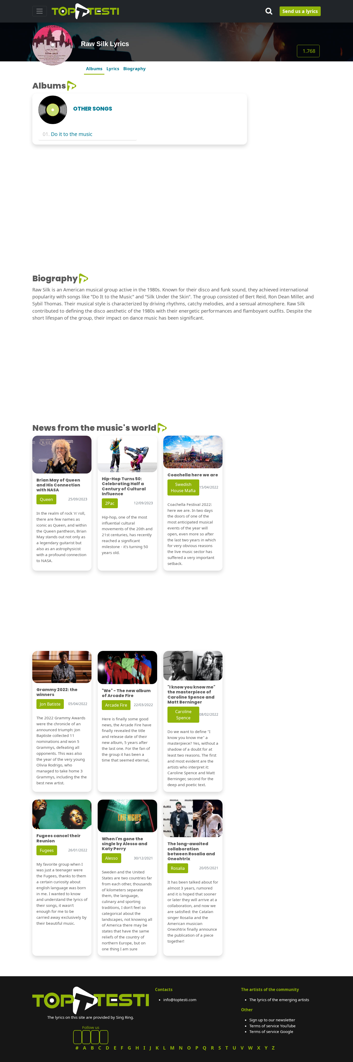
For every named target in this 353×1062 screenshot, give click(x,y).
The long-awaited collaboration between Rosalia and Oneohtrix (191, 851)
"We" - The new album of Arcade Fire (126, 693)
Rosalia (178, 868)
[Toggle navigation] (39, 11)
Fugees (47, 850)
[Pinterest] (86, 1037)
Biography (134, 68)
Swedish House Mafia (183, 487)
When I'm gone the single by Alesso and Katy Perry (124, 844)
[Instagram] (95, 1037)
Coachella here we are (192, 475)
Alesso (111, 858)
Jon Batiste (50, 704)
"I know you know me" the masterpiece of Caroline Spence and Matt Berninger (191, 694)
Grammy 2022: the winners (57, 692)
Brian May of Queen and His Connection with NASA (58, 485)
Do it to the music (71, 134)
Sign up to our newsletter (272, 1019)
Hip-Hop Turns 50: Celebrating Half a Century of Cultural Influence (124, 486)
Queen (46, 499)
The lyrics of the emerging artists (279, 999)
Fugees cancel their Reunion (58, 838)
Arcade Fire (116, 705)
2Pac (109, 503)
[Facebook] (77, 1037)
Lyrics (112, 68)
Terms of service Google (271, 1031)
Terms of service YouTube (272, 1025)
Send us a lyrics (300, 11)
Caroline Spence (183, 715)
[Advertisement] (287, 158)
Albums (94, 68)
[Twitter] (103, 1037)
